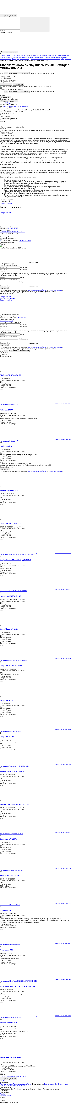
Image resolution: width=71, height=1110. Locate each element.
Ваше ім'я (23, 267)
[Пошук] (34, 24)
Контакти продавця (19, 1076)
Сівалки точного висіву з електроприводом (42, 57)
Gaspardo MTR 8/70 (8, 839)
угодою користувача (55, 290)
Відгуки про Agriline (50, 1084)
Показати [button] (15, 241)
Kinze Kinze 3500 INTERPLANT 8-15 (15, 804)
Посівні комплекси (64, 55)
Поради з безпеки (6, 203)
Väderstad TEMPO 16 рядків (12, 771)
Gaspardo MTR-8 (7, 737)
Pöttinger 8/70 (6, 446)
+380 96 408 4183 (25, 241)
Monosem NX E (6, 910)
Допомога (9, 1076)
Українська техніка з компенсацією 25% (13, 1085)
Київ (23, 110)
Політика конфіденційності (22, 1084)
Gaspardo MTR (6, 700)
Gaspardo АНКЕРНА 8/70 (11, 523)
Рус (4, 1081)
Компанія (23, 269)
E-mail (22, 277)
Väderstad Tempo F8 (9, 490)
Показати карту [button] (33, 262)
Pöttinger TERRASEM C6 (10, 375)
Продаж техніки (5, 213)
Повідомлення (23, 282)
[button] (35, 42)
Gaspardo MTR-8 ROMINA (11, 666)
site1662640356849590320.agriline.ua (12, 232)
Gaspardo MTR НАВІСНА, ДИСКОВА (15, 560)
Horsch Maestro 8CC (9, 1023)
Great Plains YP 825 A (9, 629)
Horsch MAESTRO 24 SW (10, 596)
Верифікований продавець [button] (9, 227)
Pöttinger (8, 103)
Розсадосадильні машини (20, 59)
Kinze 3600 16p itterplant (10, 1057)
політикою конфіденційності (36, 290)
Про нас (3, 1076)
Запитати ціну (5, 97)
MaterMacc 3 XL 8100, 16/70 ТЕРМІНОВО (17, 986)
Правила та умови (6, 1084)
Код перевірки (33, 286)
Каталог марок (63, 1084)
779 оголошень (13, 228)
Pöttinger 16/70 (6, 410)
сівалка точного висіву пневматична (15, 106)
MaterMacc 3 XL (6, 950)
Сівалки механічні (6, 57)
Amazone (68, 59)
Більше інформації (6, 321)
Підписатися (5, 469)
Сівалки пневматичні (20, 57)
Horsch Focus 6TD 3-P (9, 875)
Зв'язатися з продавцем (9, 101)
